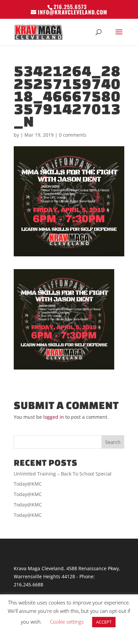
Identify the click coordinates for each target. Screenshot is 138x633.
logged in (53, 417)
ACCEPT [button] (104, 622)
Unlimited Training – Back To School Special (63, 473)
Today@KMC (28, 484)
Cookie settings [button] (67, 621)
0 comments (72, 135)
